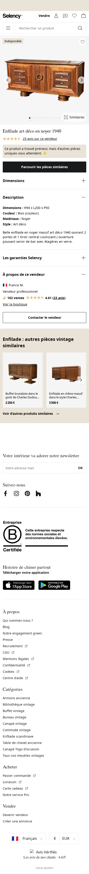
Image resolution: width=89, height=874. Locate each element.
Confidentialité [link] (17, 665)
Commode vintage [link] (17, 730)
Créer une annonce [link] (17, 821)
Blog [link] (6, 627)
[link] (12, 16)
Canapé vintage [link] (15, 723)
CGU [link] (9, 652)
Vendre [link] (44, 15)
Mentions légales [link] (18, 659)
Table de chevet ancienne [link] (22, 743)
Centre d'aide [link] (16, 678)
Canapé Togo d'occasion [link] (21, 749)
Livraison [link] (12, 782)
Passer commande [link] (19, 775)
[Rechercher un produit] (80, 28)
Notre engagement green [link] (22, 633)
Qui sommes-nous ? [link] (18, 620)
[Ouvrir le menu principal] (8, 28)
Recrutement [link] (15, 646)
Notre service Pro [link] (16, 795)
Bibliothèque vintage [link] (19, 704)
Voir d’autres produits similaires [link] (28, 413)
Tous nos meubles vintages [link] (23, 755)
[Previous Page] (7, 80)
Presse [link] (8, 639)
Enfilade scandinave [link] (18, 736)
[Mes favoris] (74, 15)
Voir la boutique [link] (15, 304)
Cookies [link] (11, 671)
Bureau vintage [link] (14, 717)
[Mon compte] (56, 15)
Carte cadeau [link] (16, 788)
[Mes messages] (65, 15)
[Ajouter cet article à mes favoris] (82, 42)
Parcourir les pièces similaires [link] (44, 167)
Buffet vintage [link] (13, 711)
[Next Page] (81, 80)
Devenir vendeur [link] (15, 815)
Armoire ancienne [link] (16, 698)
